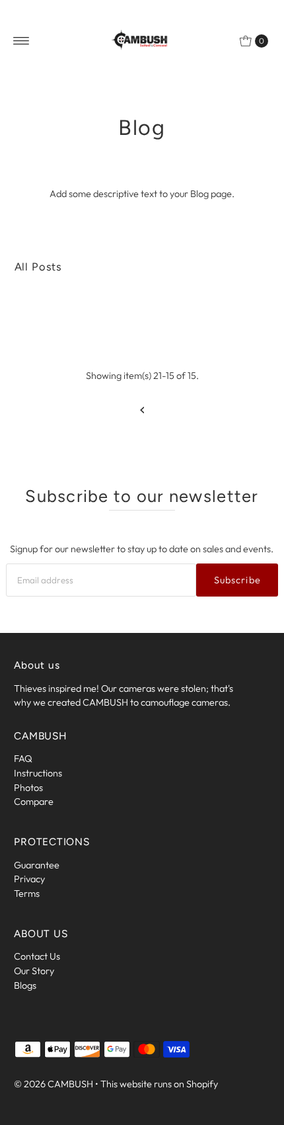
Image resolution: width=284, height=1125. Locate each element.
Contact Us (37, 956)
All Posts (38, 266)
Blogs (25, 985)
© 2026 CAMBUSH (53, 1084)
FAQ (23, 759)
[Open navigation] (21, 41)
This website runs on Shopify (159, 1084)
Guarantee (36, 865)
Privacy (29, 879)
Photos (28, 788)
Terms (27, 893)
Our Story (34, 971)
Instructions (38, 773)
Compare (33, 802)
